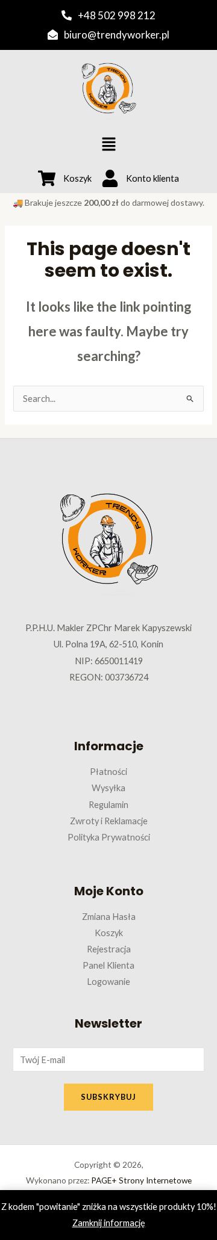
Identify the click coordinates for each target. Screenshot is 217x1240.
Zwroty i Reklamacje (109, 821)
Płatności (108, 772)
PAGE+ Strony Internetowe (141, 1180)
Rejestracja (109, 949)
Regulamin (108, 805)
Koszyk (109, 933)
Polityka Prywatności (109, 837)
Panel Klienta (108, 965)
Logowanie (108, 981)
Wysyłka (108, 788)
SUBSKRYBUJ (108, 1097)
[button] (108, 145)
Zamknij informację (108, 1223)
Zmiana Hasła (109, 916)
